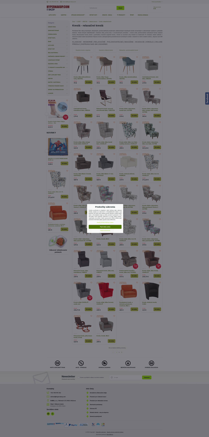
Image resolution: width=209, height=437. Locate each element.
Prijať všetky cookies (105, 227)
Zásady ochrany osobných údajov (105, 222)
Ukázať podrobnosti (105, 230)
